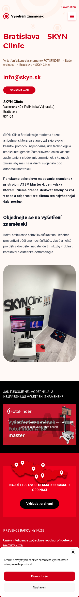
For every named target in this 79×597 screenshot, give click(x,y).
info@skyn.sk (22, 77)
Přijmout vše (39, 576)
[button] (73, 552)
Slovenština (68, 7)
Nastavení (39, 587)
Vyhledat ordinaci (39, 504)
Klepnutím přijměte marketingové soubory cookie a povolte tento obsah (39, 425)
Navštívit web (19, 90)
